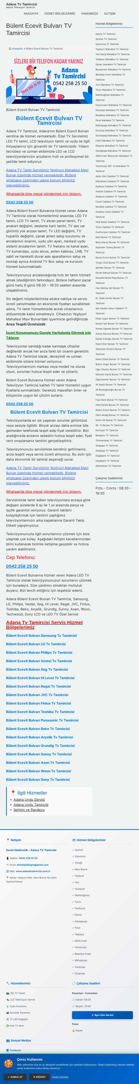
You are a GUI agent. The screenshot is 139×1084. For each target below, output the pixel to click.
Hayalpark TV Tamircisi (107, 460)
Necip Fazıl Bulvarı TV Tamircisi (112, 323)
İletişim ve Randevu (29, 810)
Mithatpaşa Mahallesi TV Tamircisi (113, 125)
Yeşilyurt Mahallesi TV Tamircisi (112, 49)
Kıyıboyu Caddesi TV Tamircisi (111, 186)
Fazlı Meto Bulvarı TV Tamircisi (111, 399)
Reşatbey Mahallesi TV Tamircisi (112, 115)
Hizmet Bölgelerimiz (59, 13)
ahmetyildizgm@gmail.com (33, 864)
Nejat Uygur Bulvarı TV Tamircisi (112, 318)
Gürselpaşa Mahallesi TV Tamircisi (113, 135)
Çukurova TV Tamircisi (107, 44)
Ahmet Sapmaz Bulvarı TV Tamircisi (114, 328)
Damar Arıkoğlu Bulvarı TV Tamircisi (114, 338)
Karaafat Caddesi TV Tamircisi (111, 206)
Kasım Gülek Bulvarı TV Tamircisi (112, 359)
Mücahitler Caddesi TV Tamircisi (112, 181)
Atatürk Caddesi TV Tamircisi (111, 191)
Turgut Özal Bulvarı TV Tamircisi (112, 262)
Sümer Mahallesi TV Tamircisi (111, 64)
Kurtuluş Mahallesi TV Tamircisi (112, 130)
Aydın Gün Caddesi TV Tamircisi (112, 176)
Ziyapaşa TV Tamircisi (107, 445)
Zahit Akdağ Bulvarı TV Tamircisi (112, 415)
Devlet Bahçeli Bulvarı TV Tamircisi (113, 272)
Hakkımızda (89, 13)
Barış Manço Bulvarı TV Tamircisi (112, 242)
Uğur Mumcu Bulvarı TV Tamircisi (113, 369)
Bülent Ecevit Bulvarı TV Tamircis (113, 410)
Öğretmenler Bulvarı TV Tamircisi (113, 379)
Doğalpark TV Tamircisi (107, 455)
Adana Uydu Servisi (29, 800)
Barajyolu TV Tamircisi (107, 435)
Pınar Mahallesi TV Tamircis (110, 120)
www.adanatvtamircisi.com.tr (33, 871)
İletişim (109, 13)
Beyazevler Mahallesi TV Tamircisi (113, 69)
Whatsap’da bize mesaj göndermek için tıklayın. (44, 194)
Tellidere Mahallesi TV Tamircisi (112, 59)
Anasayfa (31, 13)
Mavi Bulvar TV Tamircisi (108, 237)
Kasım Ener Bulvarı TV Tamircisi (112, 344)
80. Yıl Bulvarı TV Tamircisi (109, 425)
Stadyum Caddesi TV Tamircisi (111, 196)
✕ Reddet (39, 1077)
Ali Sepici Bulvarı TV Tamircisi (111, 384)
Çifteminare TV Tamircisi (108, 465)
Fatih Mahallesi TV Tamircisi (110, 140)
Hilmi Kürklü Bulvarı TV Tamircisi (112, 405)
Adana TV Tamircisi (105, 34)
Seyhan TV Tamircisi (106, 39)
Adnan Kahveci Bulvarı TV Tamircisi (114, 333)
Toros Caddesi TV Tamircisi (110, 227)
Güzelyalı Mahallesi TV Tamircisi (112, 110)
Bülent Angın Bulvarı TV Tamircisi (113, 364)
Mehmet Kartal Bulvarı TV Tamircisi (114, 374)
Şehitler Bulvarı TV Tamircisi (110, 267)
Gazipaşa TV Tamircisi (107, 450)
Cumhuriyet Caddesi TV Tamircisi (113, 232)
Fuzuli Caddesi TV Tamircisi (110, 201)
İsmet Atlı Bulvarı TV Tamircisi (111, 420)
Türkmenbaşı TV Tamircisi (109, 440)
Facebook (15, 1050)
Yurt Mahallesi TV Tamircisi (110, 84)
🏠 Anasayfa (16, 48)
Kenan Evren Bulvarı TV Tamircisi (113, 257)
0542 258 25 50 (19, 202)
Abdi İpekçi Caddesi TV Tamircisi (113, 222)
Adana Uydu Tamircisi (31, 805)
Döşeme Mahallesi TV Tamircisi (112, 145)
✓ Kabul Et (15, 1077)
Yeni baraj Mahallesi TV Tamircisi (113, 54)
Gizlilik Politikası (60, 1077)
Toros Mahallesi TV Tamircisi (110, 89)
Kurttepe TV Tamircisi (107, 430)
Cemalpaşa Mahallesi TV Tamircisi (113, 150)
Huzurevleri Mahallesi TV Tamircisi (114, 105)
